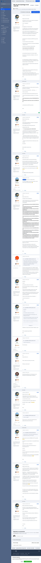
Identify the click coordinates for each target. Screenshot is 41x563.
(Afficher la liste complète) (35, 542)
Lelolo (17, 342)
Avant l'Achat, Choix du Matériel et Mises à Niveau (29, 9)
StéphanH (14, 545)
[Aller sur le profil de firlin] (17, 258)
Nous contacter (22, 553)
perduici (17, 8)
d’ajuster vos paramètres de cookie (17, 559)
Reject (22, 561)
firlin (17, 260)
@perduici (24, 179)
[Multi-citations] (23, 79)
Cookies (26, 553)
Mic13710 (17, 182)
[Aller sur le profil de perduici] (13, 8)
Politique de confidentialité (16, 553)
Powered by (24, 554)
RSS (28, 553)
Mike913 (17, 545)
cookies (19, 558)
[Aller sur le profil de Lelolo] (17, 339)
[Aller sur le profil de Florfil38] (17, 374)
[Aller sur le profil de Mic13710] (17, 179)
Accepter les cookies (28, 561)
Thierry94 (20, 545)
